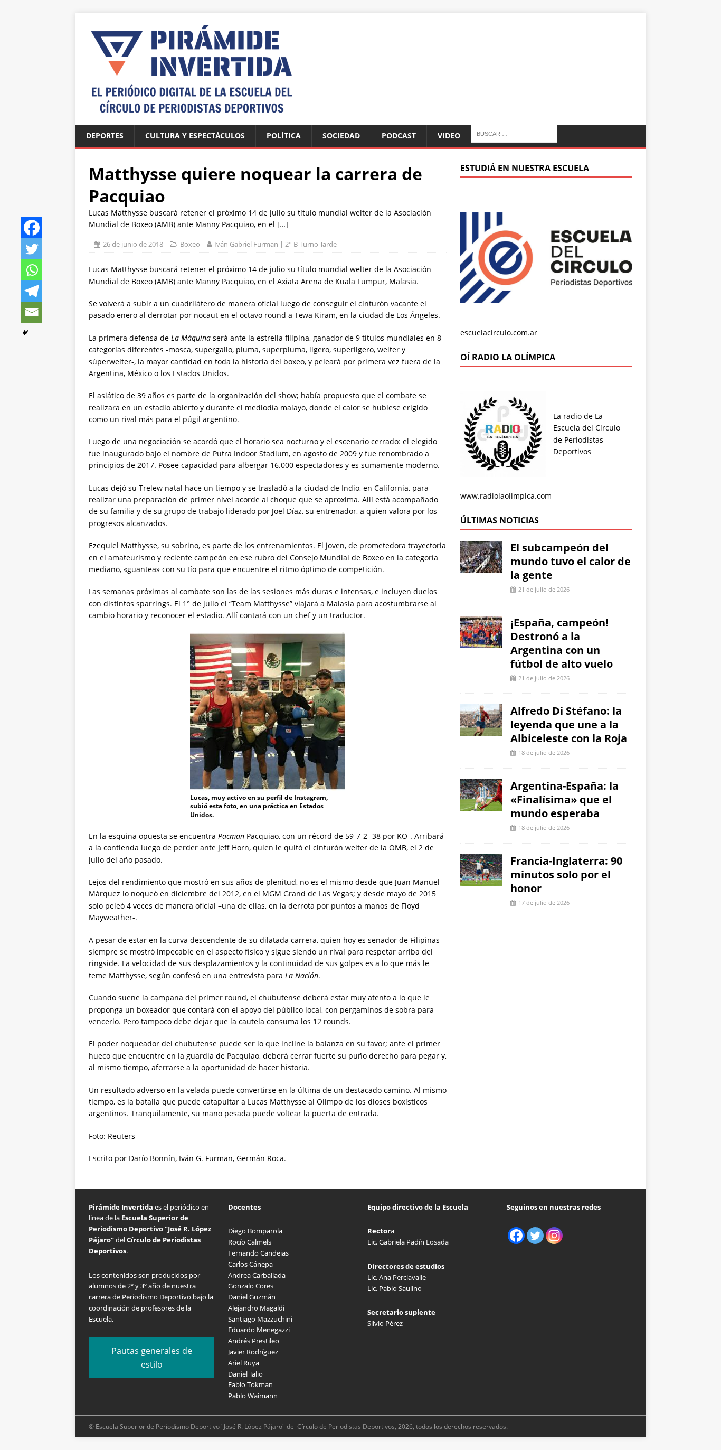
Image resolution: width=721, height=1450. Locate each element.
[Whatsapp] (31, 269)
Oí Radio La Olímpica (507, 357)
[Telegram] (31, 291)
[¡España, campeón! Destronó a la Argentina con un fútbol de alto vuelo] (481, 641)
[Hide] (25, 333)
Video (449, 135)
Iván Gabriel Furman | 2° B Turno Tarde (275, 244)
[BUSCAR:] (514, 133)
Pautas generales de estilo (151, 1357)
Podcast (399, 135)
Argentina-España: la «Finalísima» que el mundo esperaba (564, 799)
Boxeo (190, 244)
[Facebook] (31, 227)
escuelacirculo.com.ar (498, 333)
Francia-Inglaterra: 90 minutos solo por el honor (566, 874)
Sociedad (341, 135)
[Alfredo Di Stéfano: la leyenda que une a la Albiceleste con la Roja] (481, 730)
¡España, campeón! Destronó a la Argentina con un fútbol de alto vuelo (561, 643)
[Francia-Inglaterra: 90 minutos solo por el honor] (481, 879)
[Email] (31, 312)
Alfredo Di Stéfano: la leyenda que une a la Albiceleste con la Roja (568, 724)
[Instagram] (554, 1235)
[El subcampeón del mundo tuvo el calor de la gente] (481, 567)
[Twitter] (31, 248)
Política (284, 135)
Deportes (105, 135)
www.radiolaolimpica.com (506, 496)
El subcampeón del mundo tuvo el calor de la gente (570, 561)
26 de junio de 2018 (133, 244)
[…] (282, 224)
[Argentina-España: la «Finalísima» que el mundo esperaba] (481, 805)
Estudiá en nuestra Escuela (524, 168)
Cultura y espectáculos (195, 135)
